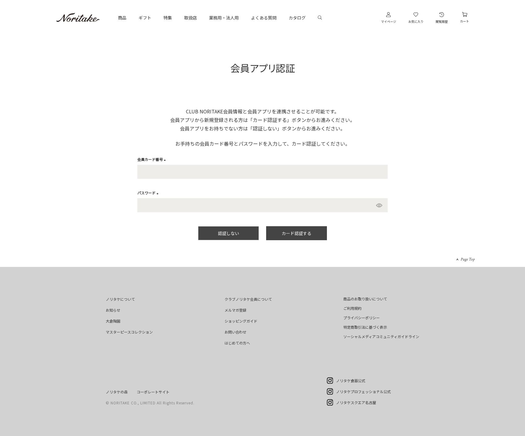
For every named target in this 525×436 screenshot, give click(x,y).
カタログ (297, 18)
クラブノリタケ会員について (248, 299)
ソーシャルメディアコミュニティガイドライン (381, 336)
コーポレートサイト (153, 391)
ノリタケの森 (117, 391)
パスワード (148, 192)
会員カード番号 (152, 159)
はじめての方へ (237, 342)
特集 (167, 18)
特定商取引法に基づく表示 (365, 327)
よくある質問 (263, 18)
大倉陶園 (113, 321)
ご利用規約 (352, 308)
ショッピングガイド (241, 321)
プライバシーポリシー (361, 317)
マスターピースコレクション (129, 331)
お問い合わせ (235, 331)
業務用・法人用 (224, 18)
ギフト (145, 18)
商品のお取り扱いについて (365, 298)
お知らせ (113, 310)
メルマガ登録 (235, 310)
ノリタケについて (120, 299)
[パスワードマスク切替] (380, 205)
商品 (122, 18)
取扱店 (190, 18)
